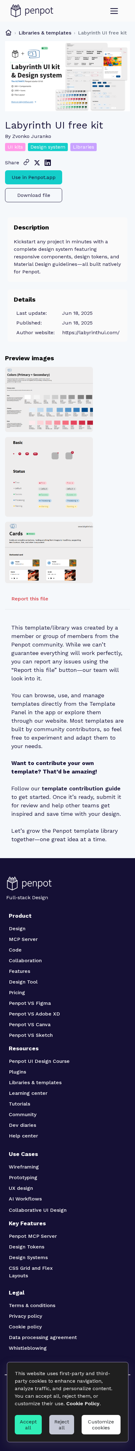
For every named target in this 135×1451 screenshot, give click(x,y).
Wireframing (24, 1167)
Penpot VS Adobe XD (34, 1014)
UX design (21, 1188)
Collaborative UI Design (38, 1210)
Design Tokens (26, 1247)
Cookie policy (25, 1327)
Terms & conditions (32, 1305)
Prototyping (23, 1177)
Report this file (29, 599)
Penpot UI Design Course (39, 1061)
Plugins (17, 1072)
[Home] (8, 32)
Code (15, 950)
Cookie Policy (83, 1403)
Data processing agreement (43, 1337)
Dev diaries (22, 1125)
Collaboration (25, 960)
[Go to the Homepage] (32, 10)
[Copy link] (26, 162)
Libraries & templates (45, 33)
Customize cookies (101, 1425)
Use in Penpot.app (34, 177)
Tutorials (19, 1104)
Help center (23, 1136)
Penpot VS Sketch (31, 1035)
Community (22, 1114)
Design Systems (28, 1257)
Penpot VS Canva (30, 1024)
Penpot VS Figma (30, 1003)
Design (17, 928)
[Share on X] (37, 162)
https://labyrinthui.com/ (91, 332)
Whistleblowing (28, 1348)
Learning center (28, 1093)
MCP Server (23, 939)
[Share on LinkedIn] (47, 162)
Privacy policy (25, 1316)
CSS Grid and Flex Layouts (31, 1272)
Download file (33, 195)
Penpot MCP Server (33, 1236)
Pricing (17, 992)
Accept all (28, 1425)
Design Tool (23, 982)
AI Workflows (25, 1199)
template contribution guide (81, 788)
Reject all (61, 1425)
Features (19, 971)
